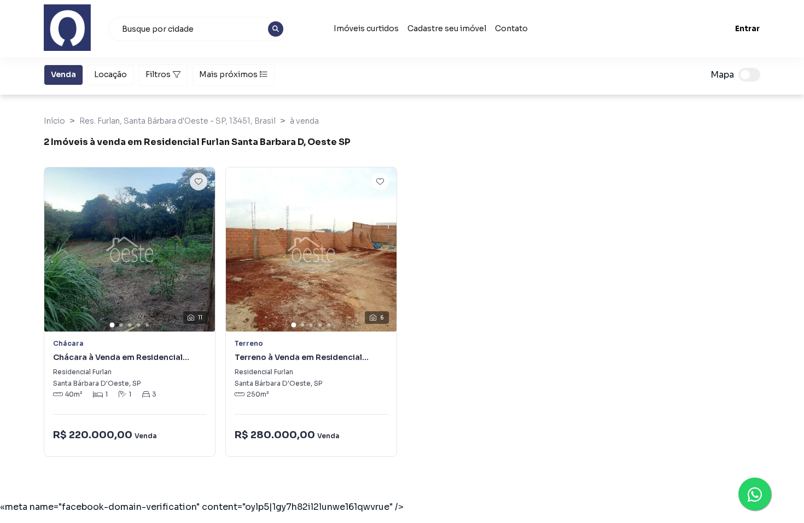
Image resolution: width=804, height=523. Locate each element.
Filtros (158, 74)
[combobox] (198, 29)
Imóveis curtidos (366, 28)
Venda (63, 74)
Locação (110, 74)
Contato (511, 28)
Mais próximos (228, 74)
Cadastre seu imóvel (446, 28)
